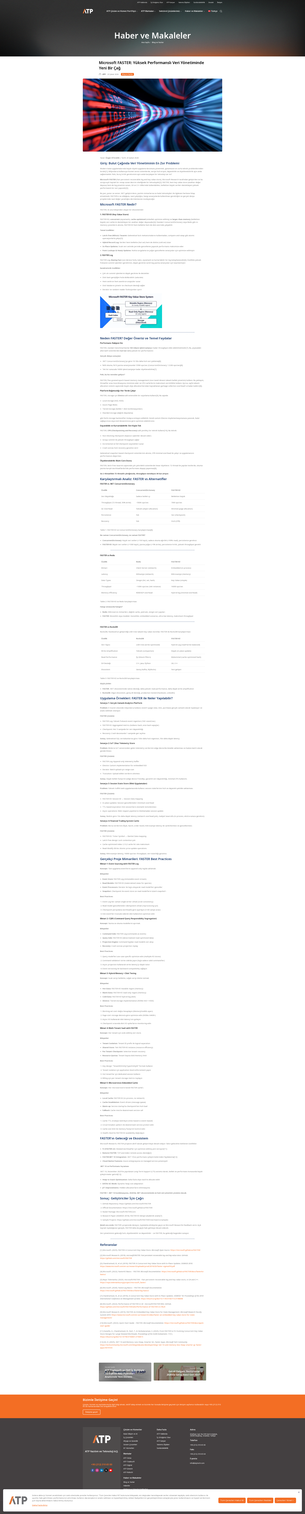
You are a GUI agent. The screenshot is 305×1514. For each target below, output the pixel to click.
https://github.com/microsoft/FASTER (116, 1258)
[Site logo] (88, 11)
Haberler (126, 1485)
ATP (104, 74)
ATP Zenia (127, 1458)
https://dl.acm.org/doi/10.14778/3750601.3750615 (121, 1337)
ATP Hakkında (162, 1434)
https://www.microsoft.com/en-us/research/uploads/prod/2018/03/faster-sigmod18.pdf (137, 1266)
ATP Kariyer (161, 1441)
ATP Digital (127, 1465)
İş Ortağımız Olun (163, 1437)
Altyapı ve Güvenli (130, 1441)
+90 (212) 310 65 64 (198, 1454)
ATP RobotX (128, 1472)
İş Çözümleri (128, 1437)
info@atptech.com (197, 1463)
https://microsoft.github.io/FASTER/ (185, 1250)
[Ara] (221, 11)
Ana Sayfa (145, 42)
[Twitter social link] (106, 1470)
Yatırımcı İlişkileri (163, 1444)
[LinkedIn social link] (101, 1470)
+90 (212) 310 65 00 (101, 1464)
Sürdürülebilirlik (162, 1448)
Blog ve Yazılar (158, 42)
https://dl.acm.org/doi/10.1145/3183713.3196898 (162, 1298)
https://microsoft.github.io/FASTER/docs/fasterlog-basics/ (124, 1290)
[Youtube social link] (110, 1470)
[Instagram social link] (97, 1470)
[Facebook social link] (92, 1470)
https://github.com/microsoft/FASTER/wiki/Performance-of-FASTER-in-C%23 (132, 1307)
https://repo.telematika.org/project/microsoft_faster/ (123, 1282)
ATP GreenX (128, 1469)
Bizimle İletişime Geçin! (100, 1399)
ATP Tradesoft (129, 1461)
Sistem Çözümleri (130, 1444)
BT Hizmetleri (128, 1448)
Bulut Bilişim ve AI (130, 1434)
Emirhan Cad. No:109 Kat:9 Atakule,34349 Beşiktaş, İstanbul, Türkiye (204, 1435)
